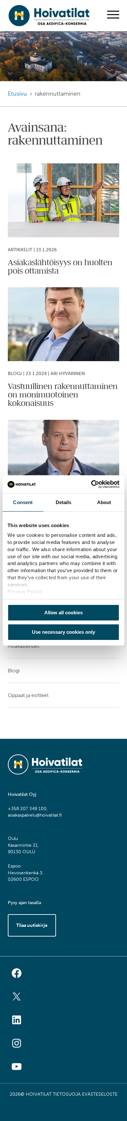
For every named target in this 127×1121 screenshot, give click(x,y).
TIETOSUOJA (67, 1094)
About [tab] (104, 502)
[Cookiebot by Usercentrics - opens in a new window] (91, 484)
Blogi (14, 670)
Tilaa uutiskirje (32, 925)
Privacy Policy (24, 591)
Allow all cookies (63, 612)
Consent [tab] (23, 502)
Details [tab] (64, 502)
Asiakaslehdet (23, 646)
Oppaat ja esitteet (28, 695)
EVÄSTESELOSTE (100, 1094)
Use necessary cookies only (63, 632)
